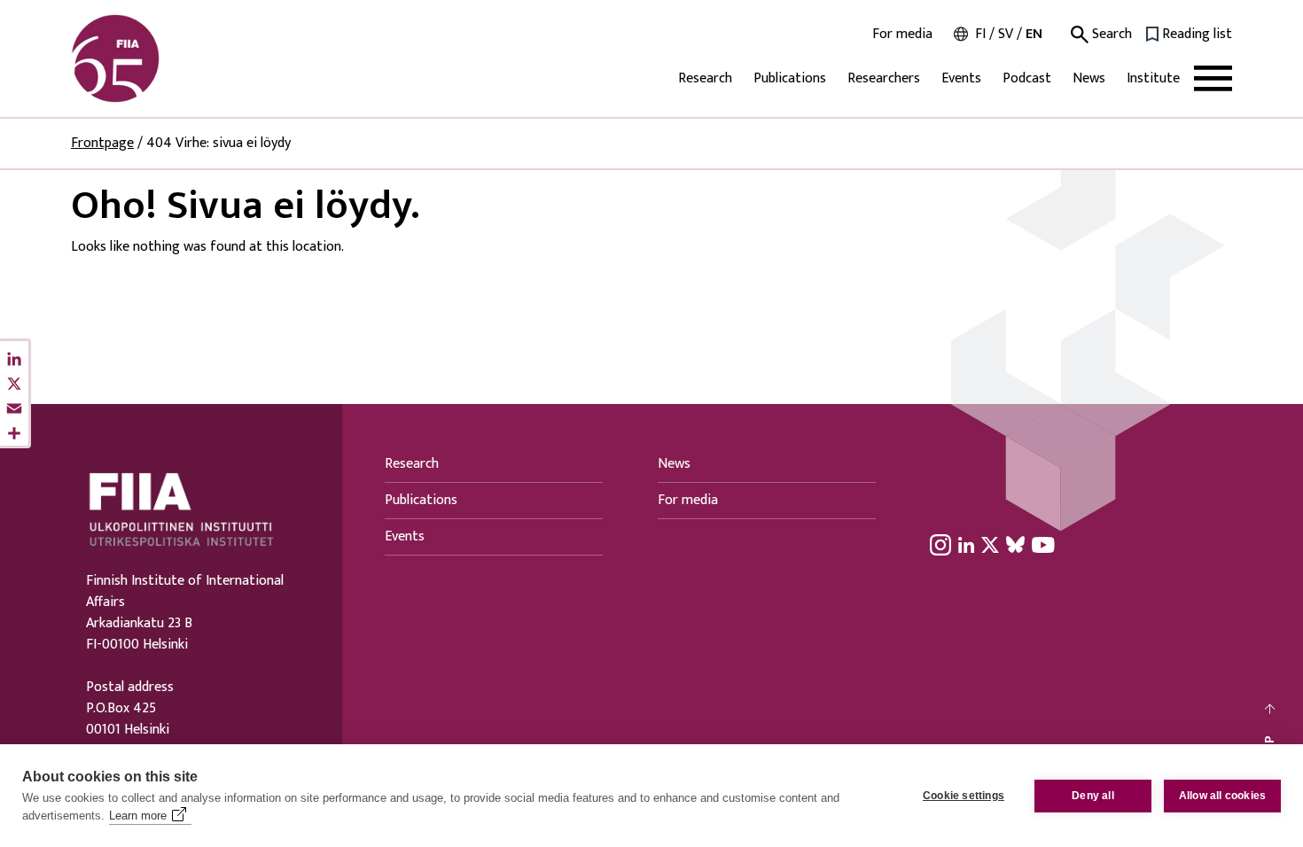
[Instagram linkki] (940, 544)
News (1089, 78)
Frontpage (102, 143)
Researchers (883, 78)
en (1034, 34)
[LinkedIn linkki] (966, 544)
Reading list (1197, 34)
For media (902, 34)
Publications (789, 78)
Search (1110, 34)
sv (1005, 34)
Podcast (1027, 78)
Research (705, 78)
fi (980, 34)
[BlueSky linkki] (1015, 544)
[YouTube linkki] (1043, 544)
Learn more (138, 815)
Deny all (1093, 795)
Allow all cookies (1222, 795)
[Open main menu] (1213, 78)
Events (961, 78)
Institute (1153, 78)
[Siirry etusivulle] (156, 58)
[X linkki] (990, 544)
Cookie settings (963, 795)
